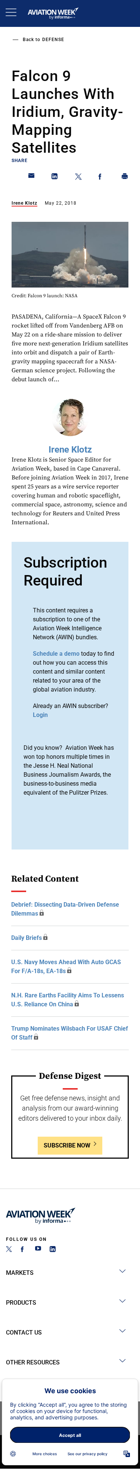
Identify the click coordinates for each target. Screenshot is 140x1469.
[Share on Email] (31, 177)
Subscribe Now (67, 1145)
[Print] (125, 177)
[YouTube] (38, 1250)
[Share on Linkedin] (55, 177)
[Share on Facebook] (101, 177)
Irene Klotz (24, 203)
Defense (53, 39)
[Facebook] (24, 1250)
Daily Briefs (26, 937)
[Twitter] (9, 1250)
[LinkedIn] (53, 1250)
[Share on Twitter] (78, 177)
